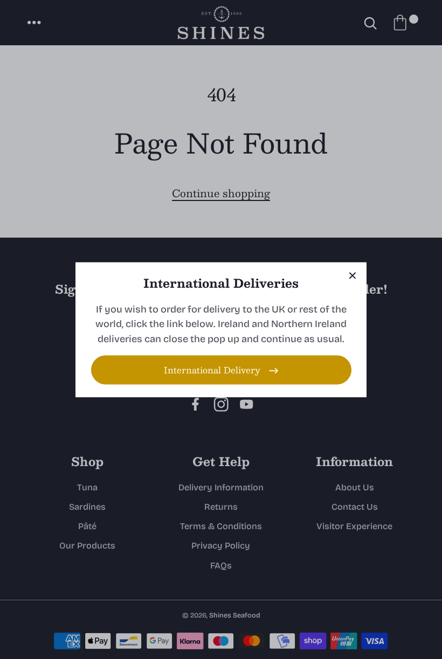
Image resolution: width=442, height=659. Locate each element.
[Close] (352, 276)
